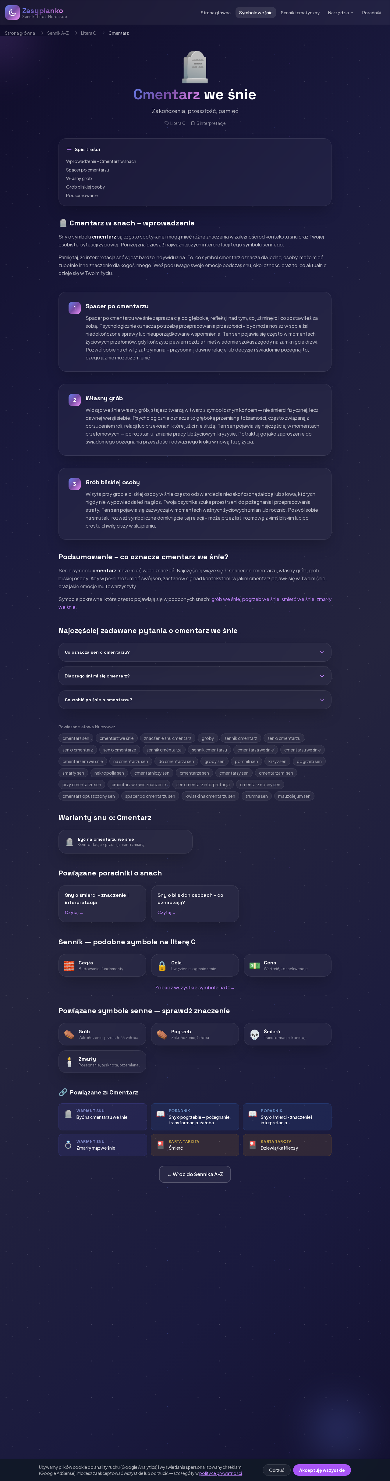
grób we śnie (225, 599)
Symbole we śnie (255, 12)
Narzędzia (338, 12)
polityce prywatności (220, 1473)
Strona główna (216, 12)
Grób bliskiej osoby (85, 186)
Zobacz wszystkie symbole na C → (195, 987)
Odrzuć (276, 1470)
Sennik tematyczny (300, 12)
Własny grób (79, 178)
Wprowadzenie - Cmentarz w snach (101, 161)
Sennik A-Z (58, 33)
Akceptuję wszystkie (322, 1470)
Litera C (88, 33)
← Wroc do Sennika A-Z (195, 1174)
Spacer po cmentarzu (87, 169)
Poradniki (371, 12)
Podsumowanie (82, 195)
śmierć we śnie (298, 599)
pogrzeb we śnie (260, 599)
